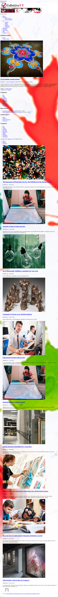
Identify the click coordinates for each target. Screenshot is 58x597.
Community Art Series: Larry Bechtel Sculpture (17, 314)
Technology (7, 26)
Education (7, 25)
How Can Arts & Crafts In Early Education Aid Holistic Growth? (22, 535)
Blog (4, 31)
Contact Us (5, 32)
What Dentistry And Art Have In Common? (16, 580)
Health (6, 23)
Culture (6, 24)
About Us (5, 17)
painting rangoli (8, 88)
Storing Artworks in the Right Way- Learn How (12, 112)
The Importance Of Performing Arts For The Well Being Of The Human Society (27, 182)
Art (3, 20)
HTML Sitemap (8, 18)
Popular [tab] (4, 141)
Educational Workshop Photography (14, 357)
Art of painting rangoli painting (10, 79)
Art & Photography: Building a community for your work (20, 271)
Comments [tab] (5, 143)
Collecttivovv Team (28, 81)
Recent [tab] (4, 142)
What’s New (5, 30)
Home (4, 16)
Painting (6, 22)
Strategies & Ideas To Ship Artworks (10, 110)
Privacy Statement (8, 19)
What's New (5, 105)
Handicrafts (5, 28)
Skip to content (3, 1)
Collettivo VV (10, 139)
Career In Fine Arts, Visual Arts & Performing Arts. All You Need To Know (25, 491)
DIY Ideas (5, 29)
